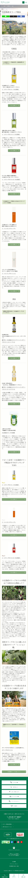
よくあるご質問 (15, 782)
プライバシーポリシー (14, 864)
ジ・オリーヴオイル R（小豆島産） (11, 179)
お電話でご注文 (5, 877)
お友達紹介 (15, 805)
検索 (23, 2)
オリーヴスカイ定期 (15, 796)
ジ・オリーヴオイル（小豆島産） (10, 89)
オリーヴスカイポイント (15, 801)
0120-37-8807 (15, 817)
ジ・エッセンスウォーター (9, 228)
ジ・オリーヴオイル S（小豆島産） (11, 134)
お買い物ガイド (15, 787)
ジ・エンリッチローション (9, 273)
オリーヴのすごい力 (7, 750)
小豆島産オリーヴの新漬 (8, 433)
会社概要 (14, 861)
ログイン (14, 876)
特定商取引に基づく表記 (14, 866)
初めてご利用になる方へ (15, 791)
